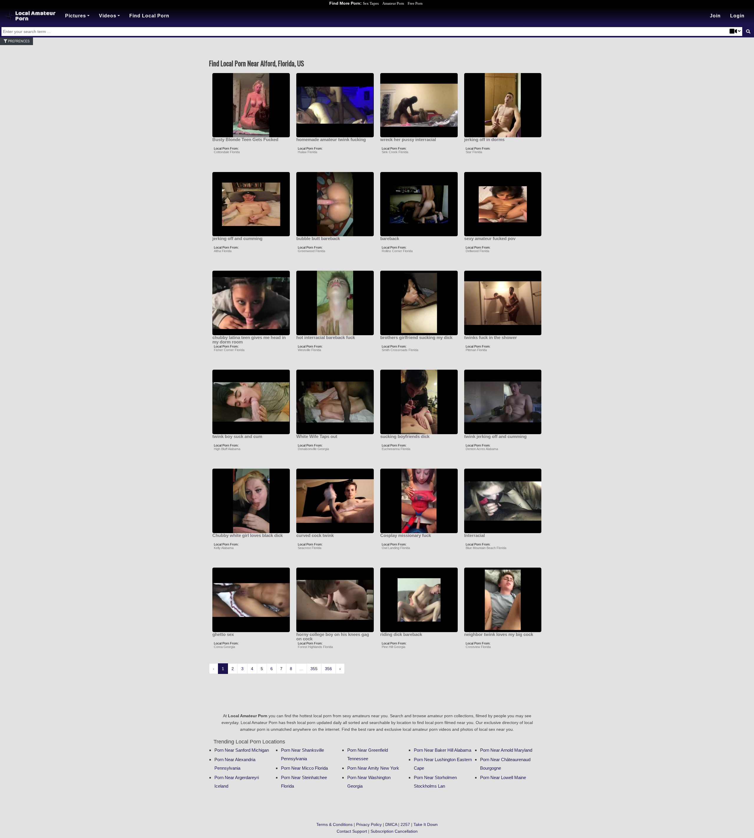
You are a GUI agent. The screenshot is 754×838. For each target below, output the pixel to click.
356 (328, 668)
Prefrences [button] (18, 41)
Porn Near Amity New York (373, 768)
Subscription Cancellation (394, 831)
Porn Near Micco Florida (304, 768)
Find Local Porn (149, 15)
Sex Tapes (371, 3)
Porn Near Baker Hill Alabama (442, 750)
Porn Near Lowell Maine (503, 777)
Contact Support (352, 831)
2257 (405, 824)
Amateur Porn (393, 3)
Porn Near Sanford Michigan (241, 750)
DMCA (391, 824)
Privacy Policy (369, 824)
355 (314, 668)
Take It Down (426, 824)
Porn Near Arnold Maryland (506, 750)
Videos (107, 15)
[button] (737, 16)
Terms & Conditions (334, 824)
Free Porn (415, 3)
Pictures (75, 15)
